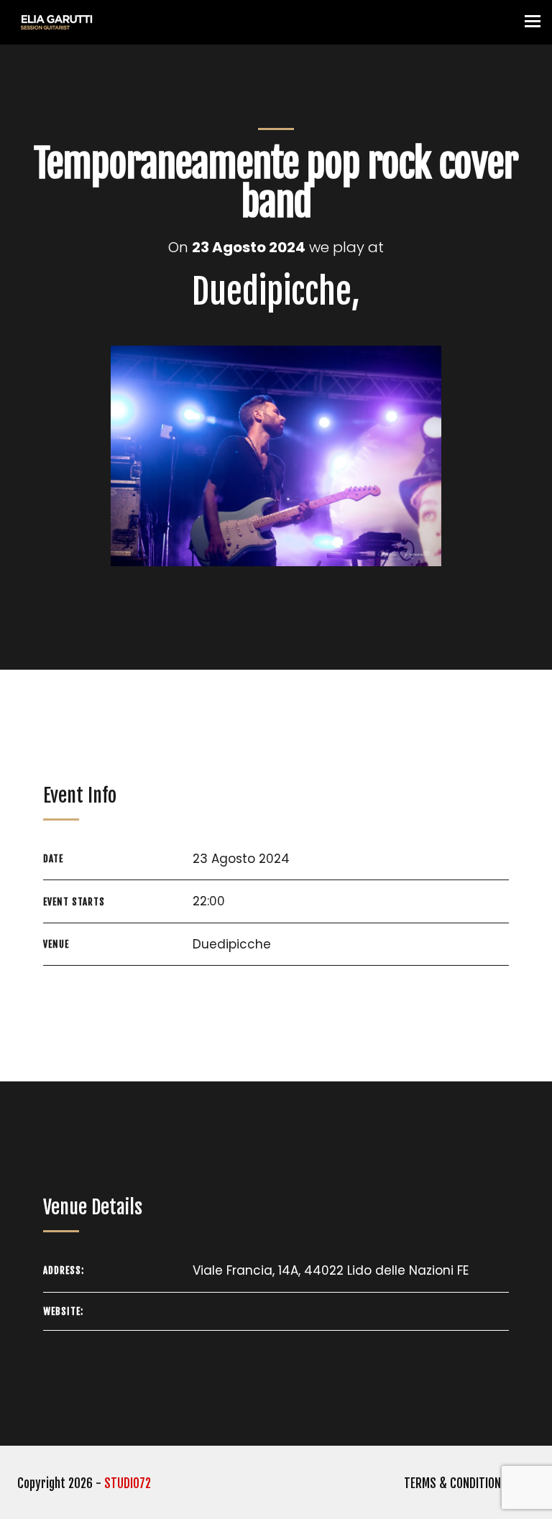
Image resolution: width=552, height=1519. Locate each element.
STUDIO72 (127, 1483)
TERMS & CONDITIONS (455, 1483)
